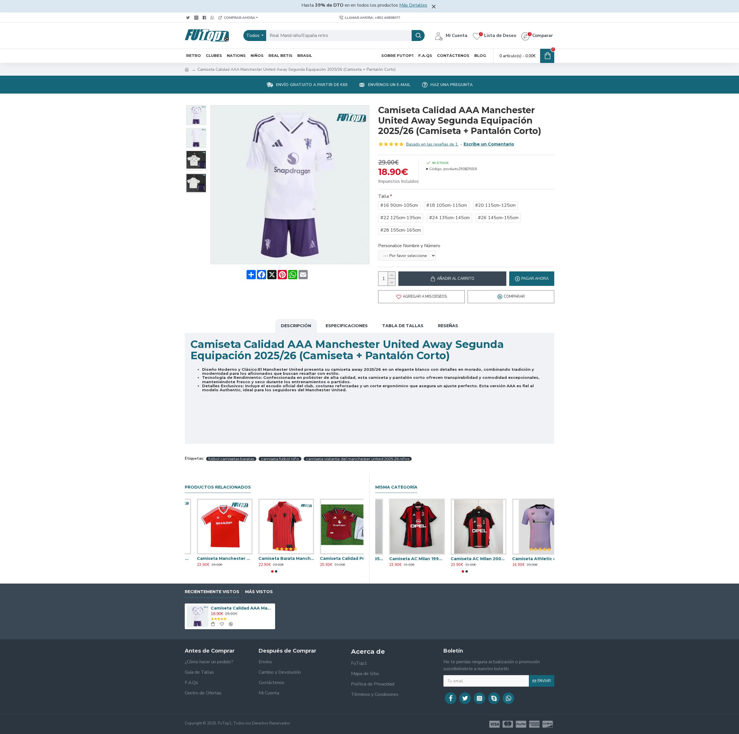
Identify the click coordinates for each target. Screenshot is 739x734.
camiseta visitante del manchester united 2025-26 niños (357, 459)
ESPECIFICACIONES (347, 325)
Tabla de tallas (402, 325)
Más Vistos (259, 591)
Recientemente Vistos (212, 591)
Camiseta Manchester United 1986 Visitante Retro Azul (212, 558)
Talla (383, 196)
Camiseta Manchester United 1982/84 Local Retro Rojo (274, 558)
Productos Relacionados (218, 487)
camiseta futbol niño (280, 459)
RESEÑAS (448, 325)
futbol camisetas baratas (231, 459)
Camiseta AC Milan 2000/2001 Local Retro (526, 558)
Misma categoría (396, 487)
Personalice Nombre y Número (409, 246)
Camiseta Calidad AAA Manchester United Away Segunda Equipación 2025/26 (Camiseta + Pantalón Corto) (242, 608)
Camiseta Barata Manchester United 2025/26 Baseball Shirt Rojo (335, 558)
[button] (272, 571)
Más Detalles (413, 5)
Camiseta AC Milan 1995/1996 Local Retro (403, 558)
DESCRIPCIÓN (296, 325)
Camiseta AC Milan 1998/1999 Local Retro (464, 558)
